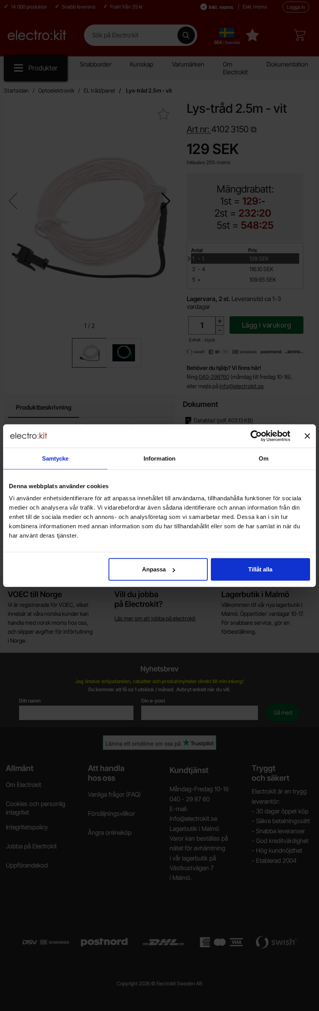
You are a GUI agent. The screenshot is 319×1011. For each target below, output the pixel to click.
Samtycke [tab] (55, 458)
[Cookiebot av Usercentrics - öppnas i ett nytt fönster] (256, 436)
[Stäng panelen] (307, 435)
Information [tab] (159, 458)
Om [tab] (263, 458)
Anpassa (154, 569)
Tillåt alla (260, 569)
